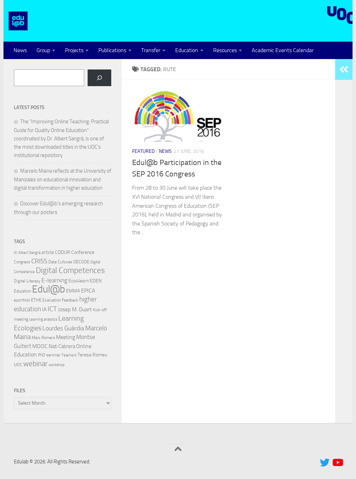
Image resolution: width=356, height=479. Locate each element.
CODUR (62, 252)
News (20, 50)
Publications (112, 50)
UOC (18, 364)
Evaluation (51, 300)
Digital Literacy (27, 281)
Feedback (70, 300)
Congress (22, 261)
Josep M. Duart (75, 309)
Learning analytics (43, 319)
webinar (35, 364)
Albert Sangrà (29, 252)
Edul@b (48, 289)
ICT (52, 309)
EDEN (96, 281)
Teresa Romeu (92, 354)
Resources (225, 50)
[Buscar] (99, 77)
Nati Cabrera (62, 346)
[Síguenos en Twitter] (325, 463)
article (47, 252)
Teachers (69, 355)
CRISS (39, 261)
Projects (74, 50)
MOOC (40, 346)
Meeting (65, 337)
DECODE (81, 261)
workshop (57, 365)
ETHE (36, 300)
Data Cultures (60, 261)
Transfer (150, 50)
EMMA (73, 291)
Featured (143, 151)
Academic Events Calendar (283, 50)
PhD (41, 355)
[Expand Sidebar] (344, 69)
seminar (53, 355)
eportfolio (22, 300)
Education (186, 50)
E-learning (54, 280)
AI (15, 252)
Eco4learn (78, 280)
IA (44, 309)
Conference (82, 252)
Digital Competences (70, 270)
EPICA (88, 290)
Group (43, 50)
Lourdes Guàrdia (63, 328)
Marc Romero (43, 337)
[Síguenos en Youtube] (337, 463)
